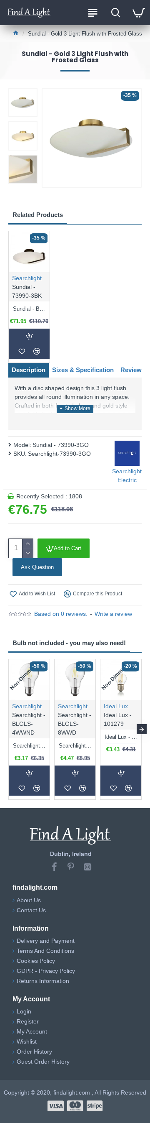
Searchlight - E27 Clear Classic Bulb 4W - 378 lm (29, 746)
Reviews (132, 369)
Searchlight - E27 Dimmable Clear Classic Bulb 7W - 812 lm (75, 746)
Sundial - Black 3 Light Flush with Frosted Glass (29, 309)
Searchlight (27, 278)
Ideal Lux (116, 706)
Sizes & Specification (83, 369)
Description (28, 369)
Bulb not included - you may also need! (69, 642)
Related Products (37, 214)
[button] (8, 729)
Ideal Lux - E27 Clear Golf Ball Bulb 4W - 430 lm (121, 737)
